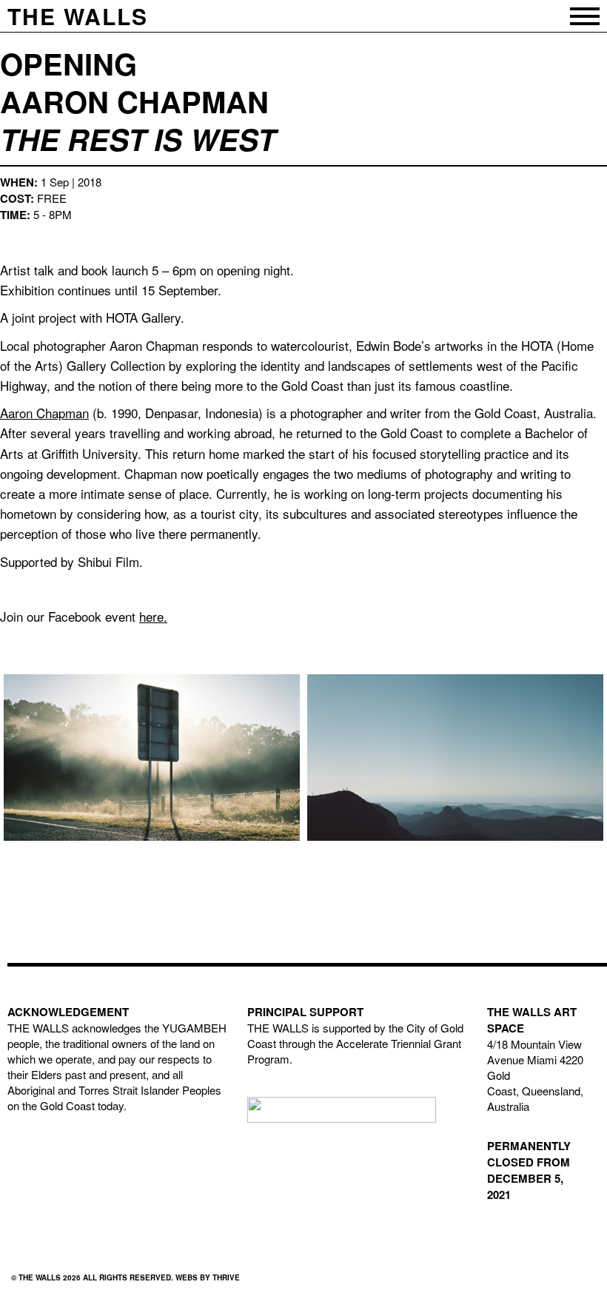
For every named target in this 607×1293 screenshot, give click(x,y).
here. (153, 616)
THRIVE (226, 1277)
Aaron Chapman (44, 412)
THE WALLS (77, 16)
